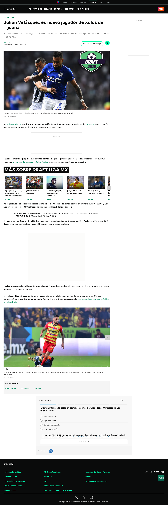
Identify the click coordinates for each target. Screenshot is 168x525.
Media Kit (48, 477)
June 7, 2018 (51, 216)
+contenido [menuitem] (83, 9)
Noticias (74, 2)
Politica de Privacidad (12, 472)
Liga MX (8, 199)
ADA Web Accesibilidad (13, 486)
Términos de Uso (10, 477)
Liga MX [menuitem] (48, 9)
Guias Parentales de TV (53, 486)
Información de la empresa (14, 481)
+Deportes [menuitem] (69, 9)
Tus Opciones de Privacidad (96, 481)
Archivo (88, 477)
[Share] (107, 43)
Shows (65, 2)
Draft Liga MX (9, 17)
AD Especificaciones (52, 472)
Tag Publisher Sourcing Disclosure (58, 490)
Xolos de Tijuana (14, 124)
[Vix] (161, 9)
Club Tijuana (25, 388)
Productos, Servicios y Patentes (97, 472)
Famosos (83, 2)
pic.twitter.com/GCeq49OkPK (88, 213)
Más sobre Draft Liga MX (36, 170)
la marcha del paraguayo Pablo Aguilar (30, 162)
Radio (101, 2)
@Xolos (44, 213)
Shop (108, 2)
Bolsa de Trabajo (10, 490)
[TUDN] (10, 9)
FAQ (45, 481)
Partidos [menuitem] (37, 9)
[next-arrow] (109, 188)
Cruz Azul (90, 124)
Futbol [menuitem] (57, 9)
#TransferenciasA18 (67, 213)
